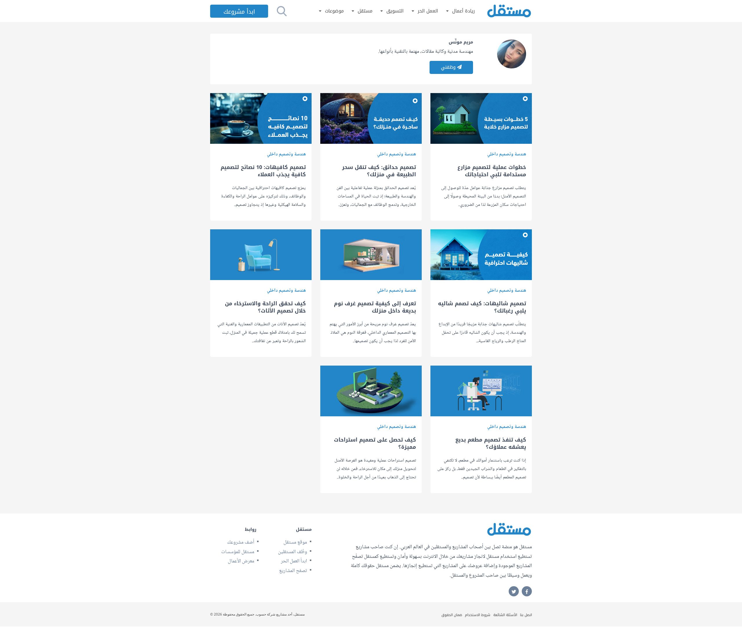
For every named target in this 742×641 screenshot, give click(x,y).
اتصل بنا (526, 615)
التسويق (395, 11)
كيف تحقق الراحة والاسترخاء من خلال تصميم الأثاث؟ (265, 307)
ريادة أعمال (463, 11)
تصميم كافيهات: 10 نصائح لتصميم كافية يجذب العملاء (263, 171)
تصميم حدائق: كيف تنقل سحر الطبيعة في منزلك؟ (379, 171)
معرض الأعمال (241, 561)
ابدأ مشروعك (239, 11)
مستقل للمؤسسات (237, 552)
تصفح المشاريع (293, 570)
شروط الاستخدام (477, 615)
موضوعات (334, 11)
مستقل (365, 11)
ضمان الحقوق (451, 615)
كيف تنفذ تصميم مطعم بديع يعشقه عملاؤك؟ (490, 443)
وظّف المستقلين (292, 552)
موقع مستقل (295, 542)
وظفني (449, 67)
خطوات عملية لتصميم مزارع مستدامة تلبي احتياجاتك (491, 171)
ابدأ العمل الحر (294, 561)
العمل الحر (428, 11)
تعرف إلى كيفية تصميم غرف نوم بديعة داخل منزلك (375, 307)
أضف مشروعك (240, 542)
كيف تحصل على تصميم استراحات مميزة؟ (375, 443)
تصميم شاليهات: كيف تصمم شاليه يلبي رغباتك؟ (482, 307)
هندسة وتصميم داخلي (506, 154)
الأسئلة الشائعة (505, 615)
